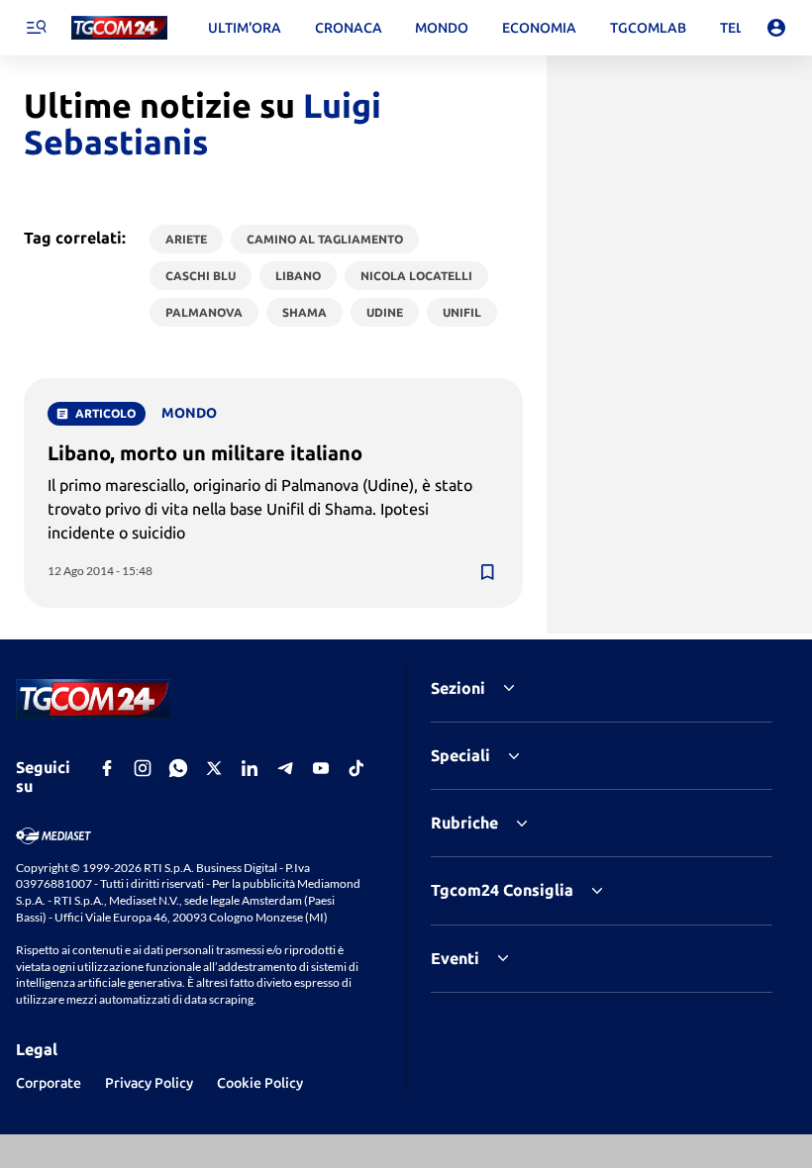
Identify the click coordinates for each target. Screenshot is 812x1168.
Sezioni (458, 688)
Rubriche (464, 822)
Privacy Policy (149, 1083)
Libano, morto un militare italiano (205, 452)
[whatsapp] (178, 768)
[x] (214, 768)
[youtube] (321, 768)
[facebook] (107, 768)
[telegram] (285, 768)
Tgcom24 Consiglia (502, 890)
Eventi (455, 958)
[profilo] (776, 28)
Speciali (460, 755)
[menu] (35, 28)
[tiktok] (356, 768)
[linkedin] (249, 768)
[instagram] (142, 768)
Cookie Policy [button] (260, 1083)
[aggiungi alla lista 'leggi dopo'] (487, 572)
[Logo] (119, 28)
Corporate (48, 1083)
